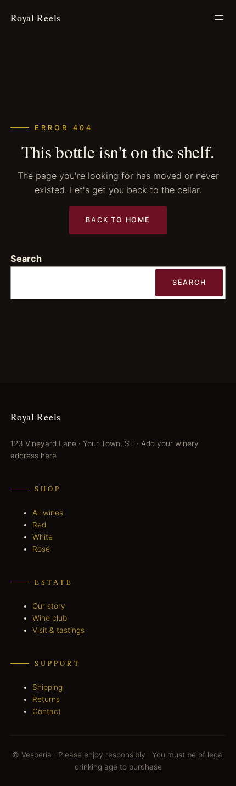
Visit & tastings (58, 630)
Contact (46, 711)
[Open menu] (219, 17)
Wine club (49, 618)
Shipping (47, 687)
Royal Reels (35, 17)
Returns (46, 699)
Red (39, 524)
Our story (48, 606)
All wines (47, 512)
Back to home (118, 220)
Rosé (41, 548)
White (42, 536)
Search (26, 258)
